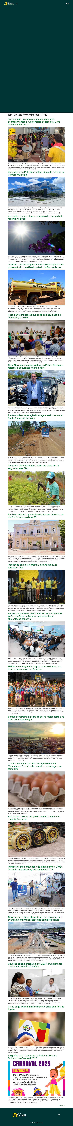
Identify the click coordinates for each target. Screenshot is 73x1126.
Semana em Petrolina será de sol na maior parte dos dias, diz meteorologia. (36, 718)
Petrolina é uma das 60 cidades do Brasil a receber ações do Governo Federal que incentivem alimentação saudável (35, 616)
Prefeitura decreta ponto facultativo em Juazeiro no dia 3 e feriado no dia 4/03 (35, 516)
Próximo (62, 1105)
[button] (16, 3)
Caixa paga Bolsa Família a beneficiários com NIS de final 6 (36, 1008)
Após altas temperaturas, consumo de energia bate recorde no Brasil (35, 217)
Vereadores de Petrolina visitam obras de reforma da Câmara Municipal (36, 173)
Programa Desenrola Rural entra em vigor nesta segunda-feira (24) (33, 467)
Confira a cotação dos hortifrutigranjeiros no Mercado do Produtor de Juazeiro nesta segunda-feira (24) (35, 766)
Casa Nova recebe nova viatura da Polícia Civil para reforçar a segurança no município (35, 366)
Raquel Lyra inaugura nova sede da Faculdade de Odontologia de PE (34, 316)
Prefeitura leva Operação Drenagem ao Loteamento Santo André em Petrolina (35, 416)
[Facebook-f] (66, 3)
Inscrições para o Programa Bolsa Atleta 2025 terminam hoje (32, 566)
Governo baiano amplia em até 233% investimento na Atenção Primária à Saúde (35, 965)
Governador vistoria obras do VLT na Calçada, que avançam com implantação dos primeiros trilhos (35, 918)
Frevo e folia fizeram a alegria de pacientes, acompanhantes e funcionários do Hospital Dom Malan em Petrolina (34, 122)
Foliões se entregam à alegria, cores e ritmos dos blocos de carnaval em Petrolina (34, 668)
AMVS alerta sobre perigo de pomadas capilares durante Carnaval (34, 818)
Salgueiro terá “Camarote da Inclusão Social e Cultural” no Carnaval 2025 (32, 1057)
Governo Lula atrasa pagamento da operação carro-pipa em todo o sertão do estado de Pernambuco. (36, 266)
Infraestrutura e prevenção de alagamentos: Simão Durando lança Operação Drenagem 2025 (35, 868)
